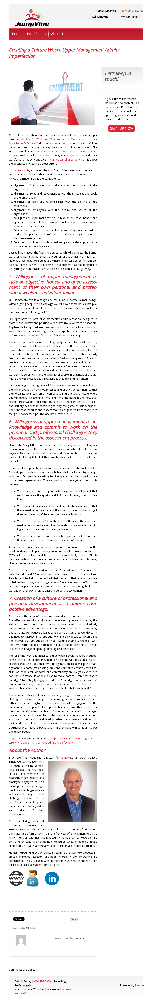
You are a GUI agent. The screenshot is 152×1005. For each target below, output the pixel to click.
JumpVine (66, 757)
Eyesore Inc (142, 985)
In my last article (19, 170)
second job (39, 540)
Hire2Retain (36, 33)
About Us (58, 33)
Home (16, 33)
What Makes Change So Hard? (66, 159)
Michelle (31, 928)
